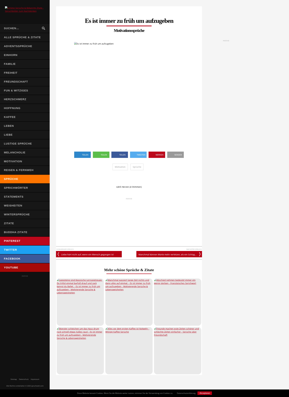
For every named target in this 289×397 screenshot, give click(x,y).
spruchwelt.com (37, 386)
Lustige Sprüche (18, 143)
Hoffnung (12, 108)
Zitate (9, 223)
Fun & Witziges (16, 90)
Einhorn (10, 55)
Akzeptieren (205, 393)
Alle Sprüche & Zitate (22, 37)
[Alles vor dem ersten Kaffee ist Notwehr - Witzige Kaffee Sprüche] (129, 350)
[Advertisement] (24, 322)
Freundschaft (16, 81)
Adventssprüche (18, 46)
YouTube (11, 267)
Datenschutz (24, 379)
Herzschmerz (15, 99)
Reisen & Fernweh (19, 170)
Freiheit (10, 72)
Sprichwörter (16, 187)
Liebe (8, 134)
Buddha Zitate (15, 232)
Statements (13, 196)
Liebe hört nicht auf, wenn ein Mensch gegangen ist (87, 254)
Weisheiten (13, 205)
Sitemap (14, 379)
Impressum (35, 379)
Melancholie (14, 152)
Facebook (12, 258)
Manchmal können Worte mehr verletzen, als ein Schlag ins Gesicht (170, 254)
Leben (9, 125)
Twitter (10, 249)
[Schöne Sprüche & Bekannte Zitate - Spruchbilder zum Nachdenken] (25, 11)
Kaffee (10, 116)
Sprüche (11, 178)
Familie (10, 63)
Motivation (13, 161)
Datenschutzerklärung (186, 393)
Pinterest (12, 240)
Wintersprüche (17, 214)
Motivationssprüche (129, 30)
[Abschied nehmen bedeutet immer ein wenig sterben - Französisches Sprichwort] (177, 302)
